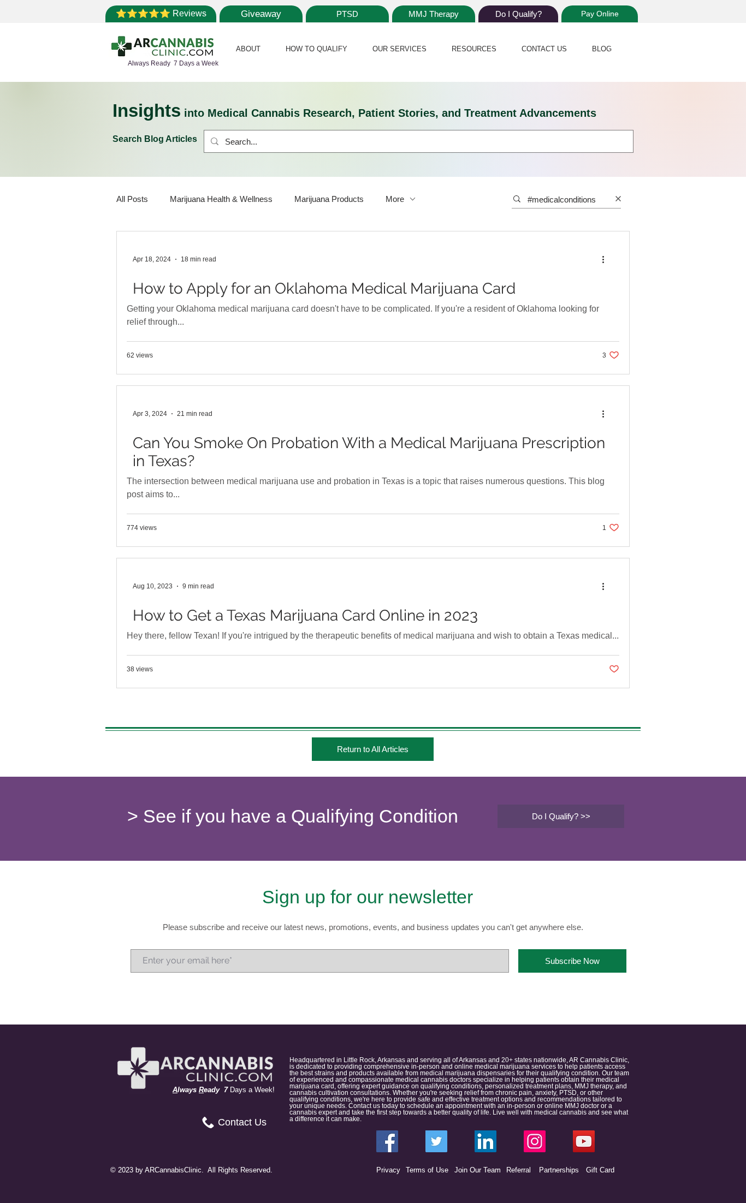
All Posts (132, 199)
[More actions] (606, 259)
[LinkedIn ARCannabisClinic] (485, 1141)
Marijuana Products (329, 199)
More (395, 199)
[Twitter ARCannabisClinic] (436, 1141)
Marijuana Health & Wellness (221, 199)
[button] (248, 48)
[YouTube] (584, 1141)
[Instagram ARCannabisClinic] (535, 1141)
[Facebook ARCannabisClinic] (387, 1141)
